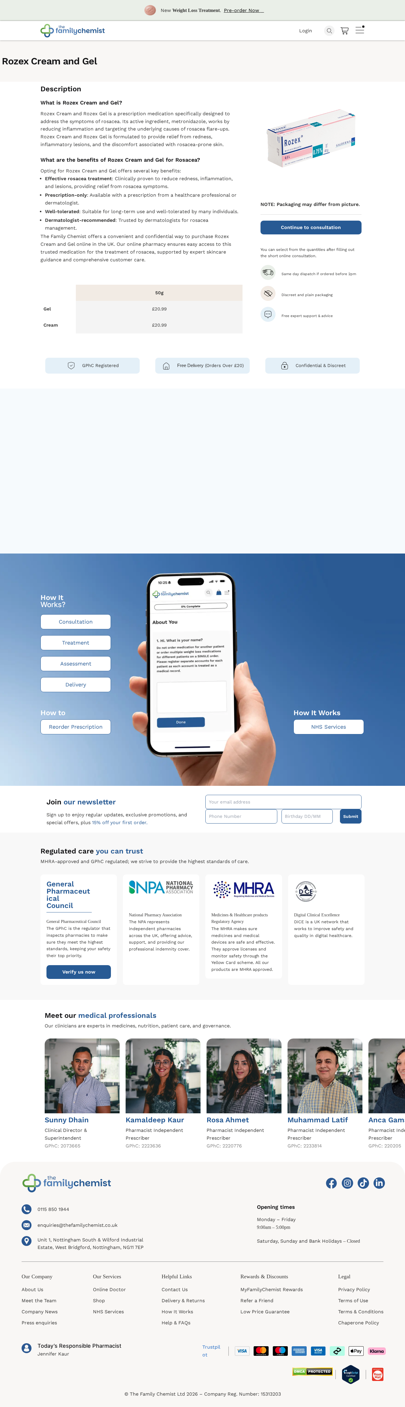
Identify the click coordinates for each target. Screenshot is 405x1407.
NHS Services (108, 1311)
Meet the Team (39, 1300)
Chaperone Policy (358, 1323)
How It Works (177, 1311)
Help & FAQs (176, 1323)
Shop (99, 1300)
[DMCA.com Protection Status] (312, 1371)
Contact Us (175, 1289)
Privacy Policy (354, 1289)
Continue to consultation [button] (311, 227)
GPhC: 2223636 (143, 1146)
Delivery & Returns (183, 1300)
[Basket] (345, 30)
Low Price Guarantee (265, 1311)
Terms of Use (353, 1300)
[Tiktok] (363, 1183)
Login (305, 31)
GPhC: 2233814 (304, 1146)
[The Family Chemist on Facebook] (330, 1183)
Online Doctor (109, 1289)
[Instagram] (347, 1183)
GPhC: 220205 (384, 1146)
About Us (32, 1289)
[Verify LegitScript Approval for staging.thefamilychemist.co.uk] (351, 1374)
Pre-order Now (242, 10)
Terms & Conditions (360, 1311)
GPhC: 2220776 (224, 1146)
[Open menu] (360, 29)
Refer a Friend (256, 1300)
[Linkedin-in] (379, 1183)
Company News (40, 1311)
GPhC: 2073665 (62, 1146)
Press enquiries (39, 1323)
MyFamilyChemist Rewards (271, 1289)
